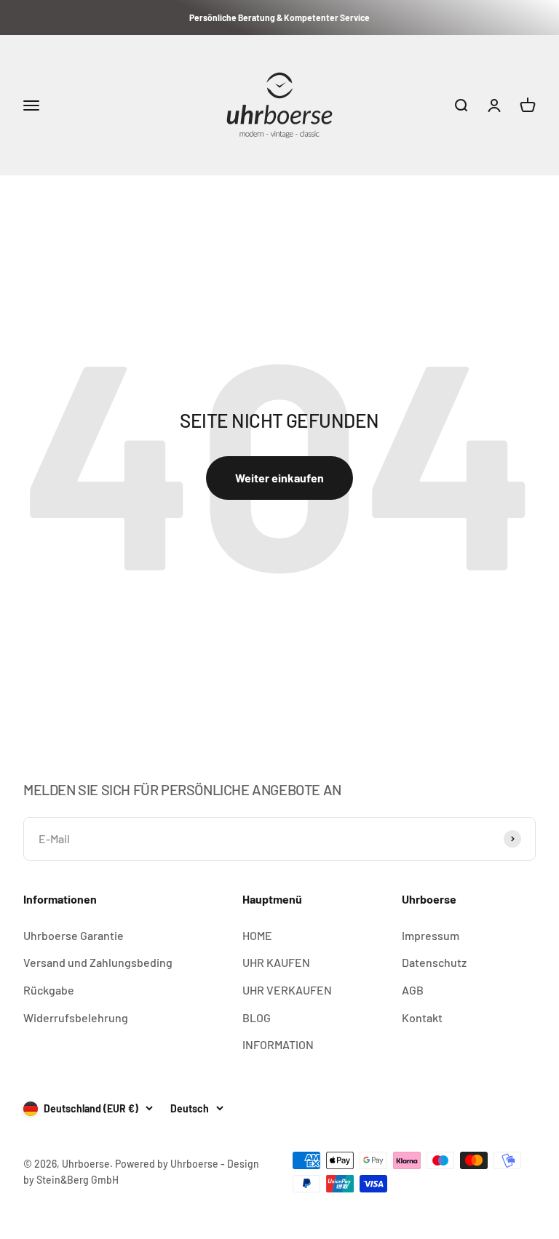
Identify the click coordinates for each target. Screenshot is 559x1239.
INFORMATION (278, 1044)
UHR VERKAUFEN (287, 990)
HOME (257, 935)
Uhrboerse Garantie (73, 935)
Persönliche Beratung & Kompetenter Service (279, 17)
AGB (413, 990)
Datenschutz (434, 962)
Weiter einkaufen (279, 478)
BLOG (256, 1017)
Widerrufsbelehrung (75, 1017)
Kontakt (422, 1017)
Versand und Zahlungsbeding (98, 962)
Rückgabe (48, 990)
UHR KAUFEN (276, 962)
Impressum (430, 935)
